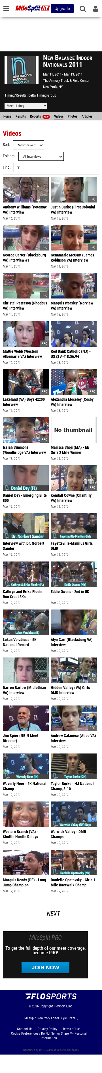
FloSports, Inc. (63, 1006)
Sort (6, 144)
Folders (8, 156)
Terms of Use (71, 1029)
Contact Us (24, 1029)
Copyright (46, 1006)
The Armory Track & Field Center (66, 80)
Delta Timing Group (42, 95)
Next (53, 913)
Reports (39, 116)
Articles (87, 116)
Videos (58, 116)
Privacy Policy (47, 1029)
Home (7, 116)
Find (6, 167)
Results (21, 116)
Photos (72, 116)
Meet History (15, 106)
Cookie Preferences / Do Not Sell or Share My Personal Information (49, 1036)
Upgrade (62, 8)
